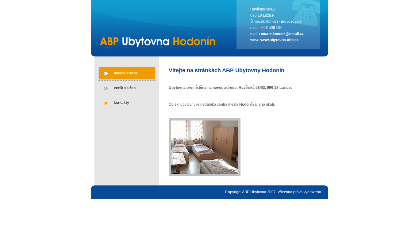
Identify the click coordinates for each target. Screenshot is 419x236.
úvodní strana (126, 73)
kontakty (121, 102)
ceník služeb (125, 88)
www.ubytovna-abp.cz (279, 40)
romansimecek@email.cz (281, 34)
